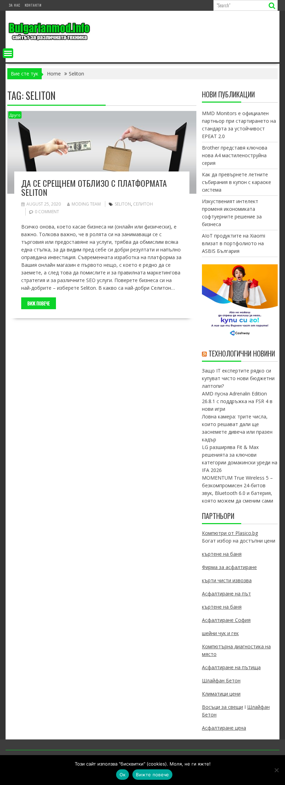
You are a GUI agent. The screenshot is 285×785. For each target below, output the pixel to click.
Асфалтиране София (226, 620)
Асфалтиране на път (226, 593)
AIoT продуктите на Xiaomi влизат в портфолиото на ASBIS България (233, 243)
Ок (123, 774)
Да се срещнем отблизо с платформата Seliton (94, 187)
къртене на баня (222, 554)
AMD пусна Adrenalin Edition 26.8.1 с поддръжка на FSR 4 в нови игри (237, 401)
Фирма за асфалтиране (229, 567)
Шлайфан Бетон (221, 680)
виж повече (38, 303)
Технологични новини (242, 353)
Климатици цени (221, 693)
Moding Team (86, 204)
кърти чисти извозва (227, 580)
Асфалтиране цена (224, 727)
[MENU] (8, 53)
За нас (14, 5)
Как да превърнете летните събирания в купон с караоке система (236, 182)
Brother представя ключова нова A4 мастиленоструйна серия (234, 155)
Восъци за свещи (222, 707)
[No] (276, 770)
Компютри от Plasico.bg (230, 533)
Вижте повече (152, 774)
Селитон (143, 204)
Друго (15, 115)
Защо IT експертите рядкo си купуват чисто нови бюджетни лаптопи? (238, 378)
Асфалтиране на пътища (231, 667)
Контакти (33, 5)
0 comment (47, 212)
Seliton (123, 204)
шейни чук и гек (220, 633)
